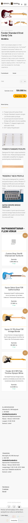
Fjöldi (2, 81)
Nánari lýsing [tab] (4, 104)
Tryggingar (5, 489)
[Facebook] (9, 507)
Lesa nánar (4, 515)
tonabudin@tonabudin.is (9, 460)
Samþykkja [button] (14, 520)
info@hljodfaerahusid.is (9, 414)
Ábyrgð (4, 491)
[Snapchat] (19, 507)
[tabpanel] (14, 164)
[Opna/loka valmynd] (25, 4)
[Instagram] (14, 507)
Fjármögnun (5, 487)
